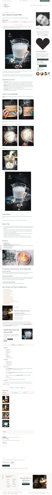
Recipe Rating (4, 442)
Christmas (14, 486)
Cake (13, 481)
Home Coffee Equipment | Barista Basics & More (11, 301)
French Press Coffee (7, 303)
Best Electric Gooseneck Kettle (8, 302)
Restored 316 (48, 492)
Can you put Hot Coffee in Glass (9, 300)
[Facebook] (20, 0)
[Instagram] (21, 0)
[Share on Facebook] (1, 247)
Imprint (8, 493)
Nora (4, 431)
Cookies (8, 479)
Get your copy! (18, 318)
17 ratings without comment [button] (16, 437)
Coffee (8, 481)
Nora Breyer (17, 17)
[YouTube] (24, 0)
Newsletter (25, 323)
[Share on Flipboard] (1, 249)
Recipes (34, 5)
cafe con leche (26, 235)
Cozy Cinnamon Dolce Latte (8, 291)
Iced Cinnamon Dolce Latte (8, 290)
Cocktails (8, 483)
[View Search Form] (49, 5)
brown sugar (13, 89)
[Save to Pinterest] (1, 245)
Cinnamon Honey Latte (7, 289)
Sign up (11, 0)
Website (25, 457)
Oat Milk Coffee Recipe (7, 292)
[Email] (23, 0)
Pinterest (3, 324)
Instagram (7, 324)
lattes (30, 235)
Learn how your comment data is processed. (21, 468)
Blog (37, 5)
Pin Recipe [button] (5, 339)
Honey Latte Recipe (7, 295)
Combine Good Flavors (21, 17)
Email (14, 457)
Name (4, 457)
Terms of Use (5, 493)
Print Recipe (10, 339)
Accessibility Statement (14, 493)
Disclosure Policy (27, 18)
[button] (4, 340)
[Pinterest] (26, 0)
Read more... (46, 35)
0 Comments (26, 17)
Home (31, 5)
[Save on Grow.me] (1, 251)
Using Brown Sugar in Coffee (8, 298)
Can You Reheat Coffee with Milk (9, 297)
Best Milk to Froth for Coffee (8, 296)
